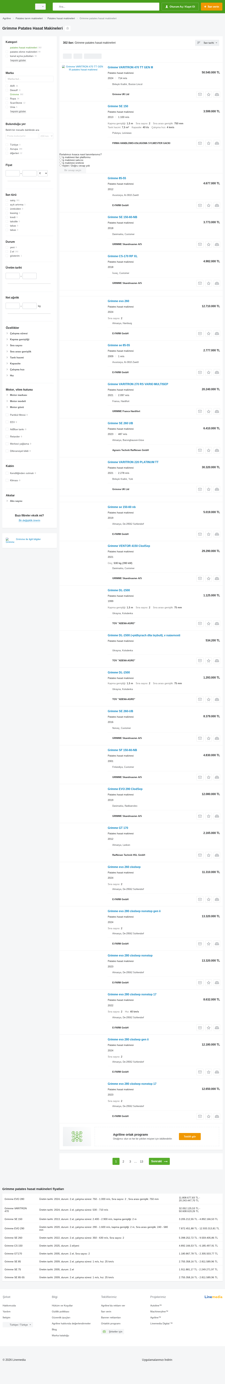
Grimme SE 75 (13, 1269)
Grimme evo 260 (118, 301)
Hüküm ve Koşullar (62, 1305)
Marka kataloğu (60, 1335)
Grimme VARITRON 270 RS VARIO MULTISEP (138, 384)
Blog (54, 1329)
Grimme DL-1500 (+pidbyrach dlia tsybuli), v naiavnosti (144, 635)
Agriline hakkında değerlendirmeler (71, 1323)
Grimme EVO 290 (14, 1228)
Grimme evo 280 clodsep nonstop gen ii (134, 911)
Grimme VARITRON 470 (16, 1210)
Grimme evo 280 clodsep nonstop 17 (132, 994)
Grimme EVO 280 (14, 1199)
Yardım (7, 1311)
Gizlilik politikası (60, 1311)
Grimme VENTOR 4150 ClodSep (129, 545)
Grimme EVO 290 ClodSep (125, 788)
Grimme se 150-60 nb (122, 507)
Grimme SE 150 (118, 106)
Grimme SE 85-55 (15, 1277)
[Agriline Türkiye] (17, 6)
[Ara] (56, 6)
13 (141, 1161)
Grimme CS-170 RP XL (123, 256)
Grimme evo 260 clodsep (124, 866)
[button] (208, 94)
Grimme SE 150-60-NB (122, 217)
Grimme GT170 (13, 1253)
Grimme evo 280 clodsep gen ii (128, 1039)
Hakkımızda (9, 1305)
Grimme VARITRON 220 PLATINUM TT (133, 462)
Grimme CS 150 (13, 1245)
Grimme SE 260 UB (120, 423)
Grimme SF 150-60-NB (122, 750)
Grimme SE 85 (13, 1261)
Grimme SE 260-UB (120, 711)
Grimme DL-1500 (119, 590)
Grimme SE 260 (13, 1237)
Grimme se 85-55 (119, 345)
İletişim (6, 1317)
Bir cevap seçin (72, 170)
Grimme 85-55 (117, 178)
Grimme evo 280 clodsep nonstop (130, 955)
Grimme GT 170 (118, 827)
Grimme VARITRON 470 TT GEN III (130, 67)
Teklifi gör (190, 1136)
